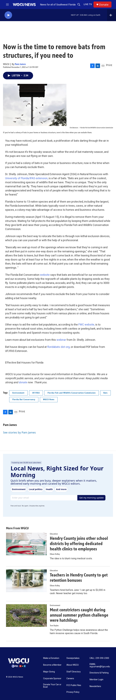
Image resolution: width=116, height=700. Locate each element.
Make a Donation (51, 658)
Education (54, 534)
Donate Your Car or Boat (52, 685)
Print (109, 65)
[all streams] (111, 15)
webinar (61, 339)
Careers (70, 678)
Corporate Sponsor (52, 678)
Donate (103, 4)
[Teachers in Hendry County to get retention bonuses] (26, 580)
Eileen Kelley (55, 554)
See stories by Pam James (19, 432)
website (45, 274)
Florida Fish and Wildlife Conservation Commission (72, 393)
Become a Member (52, 665)
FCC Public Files (73, 685)
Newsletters (95, 686)
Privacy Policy (72, 692)
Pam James (20, 64)
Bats (105, 393)
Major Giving (49, 672)
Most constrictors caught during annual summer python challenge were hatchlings (79, 615)
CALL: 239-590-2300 (99, 658)
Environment (18, 393)
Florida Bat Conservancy (23, 399)
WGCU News (48, 399)
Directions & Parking (99, 673)
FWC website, (86, 324)
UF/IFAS (36, 393)
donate (23, 382)
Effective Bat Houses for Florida (24, 362)
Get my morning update (91, 497)
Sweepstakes (72, 658)
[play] (8, 15)
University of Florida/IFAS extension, (26, 178)
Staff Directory (73, 672)
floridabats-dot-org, (58, 346)
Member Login (96, 679)
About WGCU (72, 665)
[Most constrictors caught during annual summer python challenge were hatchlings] (26, 615)
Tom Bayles (54, 625)
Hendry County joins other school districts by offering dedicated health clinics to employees (79, 544)
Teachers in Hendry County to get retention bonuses (79, 577)
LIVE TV (88, 4)
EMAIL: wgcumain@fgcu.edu (100, 665)
